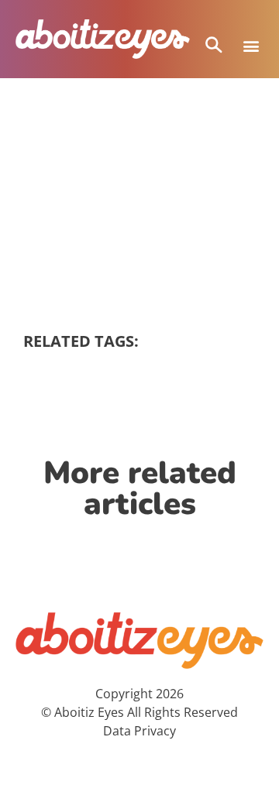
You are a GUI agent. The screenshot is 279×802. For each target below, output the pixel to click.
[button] (251, 46)
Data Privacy (139, 730)
